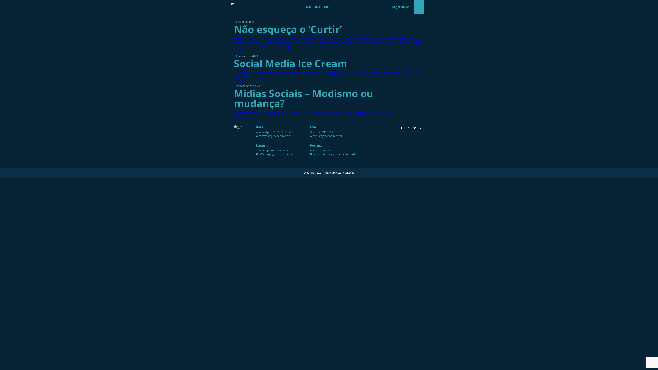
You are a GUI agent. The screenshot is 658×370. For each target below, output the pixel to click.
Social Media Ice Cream (290, 63)
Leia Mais (237, 50)
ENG (317, 7)
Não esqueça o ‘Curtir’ (288, 29)
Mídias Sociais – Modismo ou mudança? (303, 98)
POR (308, 7)
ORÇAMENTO (401, 7)
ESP (326, 7)
